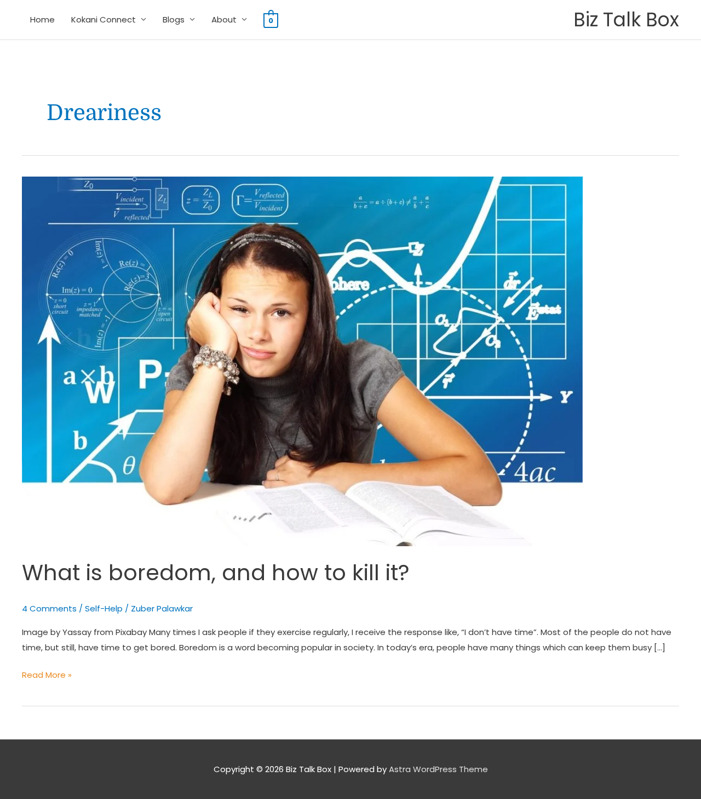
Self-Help (104, 608)
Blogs (174, 19)
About (224, 19)
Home (42, 19)
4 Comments (49, 608)
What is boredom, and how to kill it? (216, 572)
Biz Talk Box (626, 19)
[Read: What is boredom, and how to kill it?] (302, 360)
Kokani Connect (103, 19)
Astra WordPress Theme (438, 769)
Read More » (47, 674)
